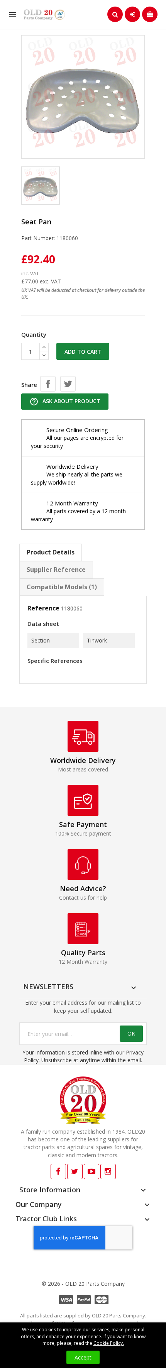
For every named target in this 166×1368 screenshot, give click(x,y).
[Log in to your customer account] (132, 14)
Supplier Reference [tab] (56, 569)
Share (48, 384)
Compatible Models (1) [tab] (62, 587)
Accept (83, 1357)
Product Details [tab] (51, 552)
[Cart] (150, 14)
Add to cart (82, 351)
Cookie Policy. (108, 1343)
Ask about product (64, 401)
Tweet (68, 384)
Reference (43, 608)
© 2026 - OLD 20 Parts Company (83, 1283)
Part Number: (38, 238)
